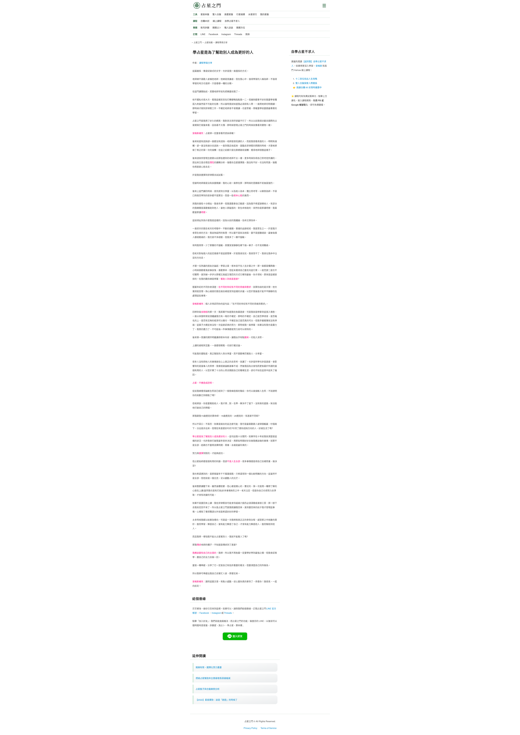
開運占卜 (216, 27)
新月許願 (205, 27)
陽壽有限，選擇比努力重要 (209, 667)
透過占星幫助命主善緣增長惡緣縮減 (213, 678)
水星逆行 (252, 14)
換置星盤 (228, 14)
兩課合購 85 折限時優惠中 (309, 87)
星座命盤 (205, 14)
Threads (238, 34)
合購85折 (205, 20)
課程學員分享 (205, 62)
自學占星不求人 (232, 20)
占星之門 (207, 5)
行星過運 (240, 14)
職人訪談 (228, 27)
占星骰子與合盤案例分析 (208, 688)
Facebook (213, 34)
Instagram (226, 34)
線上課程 (217, 20)
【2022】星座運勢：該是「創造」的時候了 (216, 699)
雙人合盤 (216, 14)
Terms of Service (269, 728)
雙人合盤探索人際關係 (306, 83)
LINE (203, 34)
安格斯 (319, 65)
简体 (247, 34)
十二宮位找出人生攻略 (306, 78)
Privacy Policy (250, 728)
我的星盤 (264, 14)
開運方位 (240, 27)
